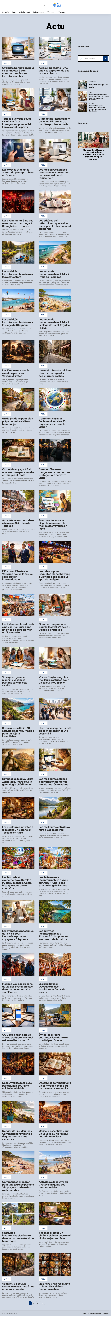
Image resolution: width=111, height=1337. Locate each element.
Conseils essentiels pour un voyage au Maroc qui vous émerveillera (54, 1133)
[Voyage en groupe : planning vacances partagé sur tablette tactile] (18, 658)
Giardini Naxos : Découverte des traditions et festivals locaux (52, 988)
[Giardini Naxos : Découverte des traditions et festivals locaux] (55, 964)
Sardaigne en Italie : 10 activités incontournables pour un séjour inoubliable (18, 732)
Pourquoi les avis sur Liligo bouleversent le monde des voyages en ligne (53, 524)
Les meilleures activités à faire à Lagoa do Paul (54, 828)
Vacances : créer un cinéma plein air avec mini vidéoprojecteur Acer (55, 1235)
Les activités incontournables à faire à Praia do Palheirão (54, 274)
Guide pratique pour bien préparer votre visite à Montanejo (17, 421)
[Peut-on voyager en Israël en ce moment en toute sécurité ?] (55, 709)
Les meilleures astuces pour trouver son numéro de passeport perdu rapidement (54, 174)
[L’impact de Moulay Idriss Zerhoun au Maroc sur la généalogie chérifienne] (18, 760)
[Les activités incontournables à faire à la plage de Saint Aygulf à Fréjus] (55, 300)
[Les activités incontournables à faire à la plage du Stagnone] (18, 300)
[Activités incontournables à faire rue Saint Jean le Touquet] (18, 501)
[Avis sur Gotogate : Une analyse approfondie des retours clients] (55, 48)
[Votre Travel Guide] (57, 5)
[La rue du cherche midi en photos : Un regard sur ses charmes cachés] (55, 351)
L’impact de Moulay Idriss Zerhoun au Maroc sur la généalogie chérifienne (17, 781)
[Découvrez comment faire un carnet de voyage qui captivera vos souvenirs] (55, 1063)
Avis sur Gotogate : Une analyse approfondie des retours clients (54, 70)
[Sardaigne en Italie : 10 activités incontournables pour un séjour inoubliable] (18, 709)
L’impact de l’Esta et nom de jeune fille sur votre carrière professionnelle (54, 121)
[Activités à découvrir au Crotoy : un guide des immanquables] (55, 1162)
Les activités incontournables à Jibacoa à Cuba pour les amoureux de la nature (53, 935)
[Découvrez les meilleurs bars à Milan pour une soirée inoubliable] (18, 1063)
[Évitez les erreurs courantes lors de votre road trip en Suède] (55, 1015)
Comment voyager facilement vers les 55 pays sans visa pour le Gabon (52, 422)
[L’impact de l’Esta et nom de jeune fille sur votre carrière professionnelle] (55, 99)
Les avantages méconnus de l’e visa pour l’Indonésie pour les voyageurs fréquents (17, 935)
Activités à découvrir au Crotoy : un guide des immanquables (53, 1184)
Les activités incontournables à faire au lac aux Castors (18, 274)
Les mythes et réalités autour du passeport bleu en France (18, 172)
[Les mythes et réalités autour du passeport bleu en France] (18, 150)
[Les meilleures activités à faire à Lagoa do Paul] (55, 808)
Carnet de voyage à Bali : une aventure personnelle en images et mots (18, 472)
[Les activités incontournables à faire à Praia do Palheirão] (55, 252)
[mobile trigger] (46, 5)
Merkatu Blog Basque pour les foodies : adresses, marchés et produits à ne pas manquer (93, 154)
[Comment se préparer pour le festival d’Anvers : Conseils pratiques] (55, 605)
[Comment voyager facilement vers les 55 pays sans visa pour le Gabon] (55, 399)
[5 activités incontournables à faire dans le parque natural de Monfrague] (18, 1213)
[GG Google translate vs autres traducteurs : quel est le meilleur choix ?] (18, 1015)
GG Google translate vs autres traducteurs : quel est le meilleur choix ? (17, 1037)
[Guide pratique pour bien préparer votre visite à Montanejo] (18, 399)
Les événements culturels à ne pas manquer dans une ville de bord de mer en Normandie (18, 628)
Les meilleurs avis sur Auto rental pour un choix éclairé (98, 86)
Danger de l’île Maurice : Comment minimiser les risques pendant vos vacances (17, 1135)
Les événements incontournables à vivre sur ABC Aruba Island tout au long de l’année (53, 881)
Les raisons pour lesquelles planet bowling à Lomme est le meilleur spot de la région (54, 575)
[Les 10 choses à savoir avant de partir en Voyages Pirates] (18, 351)
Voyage (91, 103)
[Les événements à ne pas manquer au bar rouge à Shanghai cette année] (18, 201)
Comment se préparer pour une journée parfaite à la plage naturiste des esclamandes (18, 1186)
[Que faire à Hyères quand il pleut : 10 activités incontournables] (55, 1264)
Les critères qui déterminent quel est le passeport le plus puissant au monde (55, 224)
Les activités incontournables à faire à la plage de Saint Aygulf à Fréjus (54, 323)
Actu (6, 63)
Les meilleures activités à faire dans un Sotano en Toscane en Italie (17, 829)
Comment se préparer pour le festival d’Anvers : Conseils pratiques (54, 627)
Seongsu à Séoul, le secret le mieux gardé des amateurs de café (18, 1286)
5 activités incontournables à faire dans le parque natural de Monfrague (18, 1237)
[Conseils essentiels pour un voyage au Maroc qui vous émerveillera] (55, 1112)
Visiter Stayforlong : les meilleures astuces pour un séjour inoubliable (54, 680)
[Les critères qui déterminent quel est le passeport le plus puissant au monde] (55, 201)
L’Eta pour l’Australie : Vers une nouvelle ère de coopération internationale (17, 575)
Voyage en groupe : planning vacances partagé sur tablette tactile (14, 681)
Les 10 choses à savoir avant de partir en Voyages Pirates (15, 373)
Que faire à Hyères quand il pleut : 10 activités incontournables (54, 1286)
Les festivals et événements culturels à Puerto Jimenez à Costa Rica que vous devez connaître (17, 883)
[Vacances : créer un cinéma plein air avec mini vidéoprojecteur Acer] (55, 1213)
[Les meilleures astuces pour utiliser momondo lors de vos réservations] (55, 760)
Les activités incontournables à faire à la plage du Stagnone (17, 322)
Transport (92, 82)
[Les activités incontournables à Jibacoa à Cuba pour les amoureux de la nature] (55, 911)
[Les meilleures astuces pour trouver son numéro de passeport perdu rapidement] (55, 150)
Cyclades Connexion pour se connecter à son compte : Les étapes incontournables (18, 72)
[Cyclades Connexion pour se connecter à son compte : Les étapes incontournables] (18, 48)
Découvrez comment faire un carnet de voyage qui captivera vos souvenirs (55, 1085)
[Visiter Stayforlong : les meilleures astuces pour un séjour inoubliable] (55, 658)
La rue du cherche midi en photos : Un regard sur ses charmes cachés (55, 373)
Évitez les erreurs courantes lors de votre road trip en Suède (53, 1037)
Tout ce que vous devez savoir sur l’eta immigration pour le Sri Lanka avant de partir (16, 123)
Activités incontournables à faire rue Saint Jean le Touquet (18, 523)
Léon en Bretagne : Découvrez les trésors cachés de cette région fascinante (97, 108)
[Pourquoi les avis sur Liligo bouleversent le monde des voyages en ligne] (55, 501)
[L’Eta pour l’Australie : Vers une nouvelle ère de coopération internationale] (18, 552)
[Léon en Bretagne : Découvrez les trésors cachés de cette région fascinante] (82, 107)
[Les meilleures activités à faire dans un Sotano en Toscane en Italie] (18, 808)
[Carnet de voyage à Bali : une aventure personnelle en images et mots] (18, 450)
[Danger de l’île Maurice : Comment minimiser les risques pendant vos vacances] (18, 1112)
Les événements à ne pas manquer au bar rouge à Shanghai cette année (17, 223)
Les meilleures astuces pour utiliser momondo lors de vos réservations (53, 781)
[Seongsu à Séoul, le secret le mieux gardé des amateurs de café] (18, 1264)
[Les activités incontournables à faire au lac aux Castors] (18, 252)
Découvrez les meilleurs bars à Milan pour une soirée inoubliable (17, 1085)
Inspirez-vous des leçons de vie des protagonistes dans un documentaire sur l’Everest (17, 988)
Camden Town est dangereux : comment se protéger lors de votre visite (54, 473)
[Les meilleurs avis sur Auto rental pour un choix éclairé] (82, 84)
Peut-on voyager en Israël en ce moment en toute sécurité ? (55, 730)
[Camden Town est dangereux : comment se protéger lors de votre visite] (55, 450)
